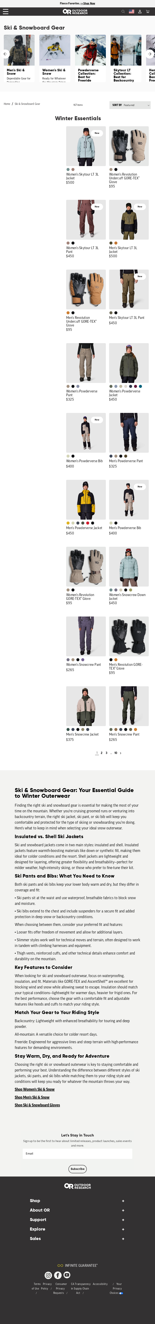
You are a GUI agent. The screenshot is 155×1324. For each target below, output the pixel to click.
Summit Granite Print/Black (130, 386)
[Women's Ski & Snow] (54, 58)
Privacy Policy (46, 1286)
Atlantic (77, 523)
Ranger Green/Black (110, 243)
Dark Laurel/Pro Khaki (68, 729)
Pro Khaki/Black (68, 456)
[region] (77, 3)
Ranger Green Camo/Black (82, 729)
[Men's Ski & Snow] (19, 58)
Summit (77, 386)
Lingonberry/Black (87, 523)
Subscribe (77, 1169)
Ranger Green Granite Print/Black (82, 523)
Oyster (120, 589)
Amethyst (82, 659)
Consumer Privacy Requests (60, 1289)
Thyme (68, 169)
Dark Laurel (110, 386)
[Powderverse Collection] (90, 58)
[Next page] (121, 753)
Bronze (68, 312)
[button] (147, 11)
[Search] (115, 11)
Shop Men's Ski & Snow (32, 1097)
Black (115, 169)
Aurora (140, 386)
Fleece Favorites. (70, 3)
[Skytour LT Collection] (126, 58)
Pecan (115, 729)
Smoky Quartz (115, 589)
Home (7, 104)
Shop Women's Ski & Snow (35, 1089)
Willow (130, 589)
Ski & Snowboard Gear (27, 104)
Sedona (115, 243)
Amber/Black (68, 523)
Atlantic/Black (110, 456)
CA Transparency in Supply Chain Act (81, 1289)
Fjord (115, 386)
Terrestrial (72, 169)
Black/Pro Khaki (120, 386)
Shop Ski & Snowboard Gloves (37, 1105)
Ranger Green (110, 312)
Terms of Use (36, 1286)
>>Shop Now (88, 3)
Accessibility (100, 1284)
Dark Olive (125, 456)
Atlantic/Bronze (87, 729)
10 (115, 753)
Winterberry (135, 386)
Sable (110, 169)
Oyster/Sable (125, 386)
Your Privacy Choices (116, 1289)
